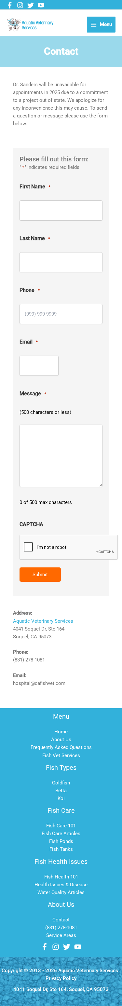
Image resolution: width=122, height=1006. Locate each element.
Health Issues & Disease (61, 885)
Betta (61, 791)
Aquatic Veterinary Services (43, 621)
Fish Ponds (61, 841)
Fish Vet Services (61, 755)
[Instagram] (20, 5)
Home (61, 732)
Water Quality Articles (61, 892)
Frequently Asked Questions (61, 747)
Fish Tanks (61, 849)
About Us (61, 739)
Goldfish (61, 783)
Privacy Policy (61, 978)
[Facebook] (10, 5)
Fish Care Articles (61, 833)
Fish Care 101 (61, 826)
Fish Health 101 (61, 877)
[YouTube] (41, 5)
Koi (61, 798)
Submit (40, 575)
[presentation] (69, 547)
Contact (61, 920)
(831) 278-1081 (61, 928)
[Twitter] (30, 5)
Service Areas (61, 935)
